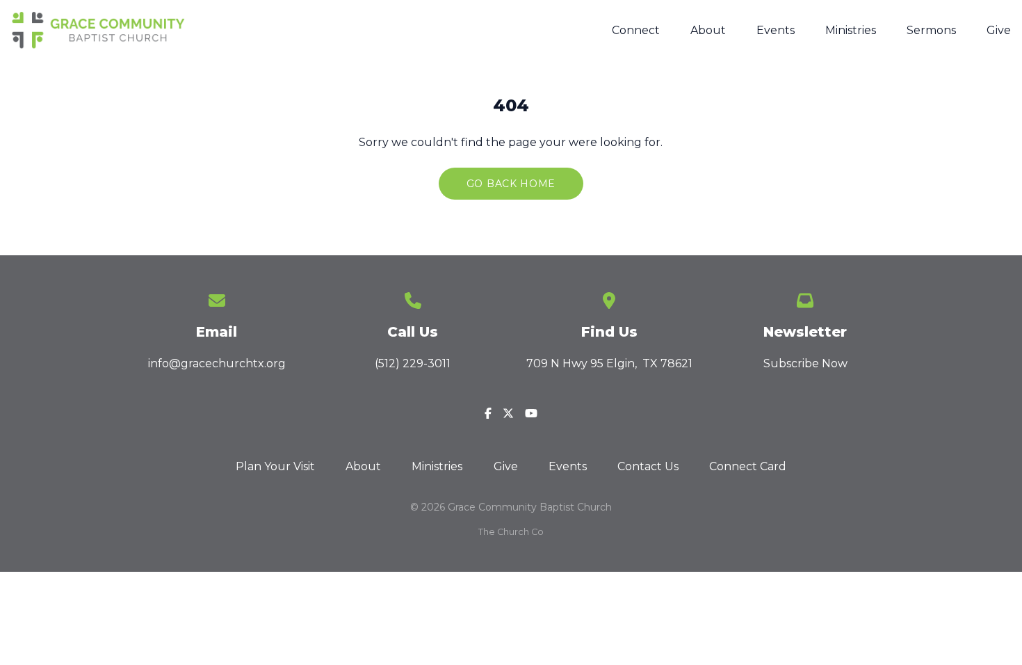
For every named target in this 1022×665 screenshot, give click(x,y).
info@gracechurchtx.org (217, 363)
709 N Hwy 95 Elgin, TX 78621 (609, 363)
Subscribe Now (805, 363)
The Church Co (511, 532)
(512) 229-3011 (413, 363)
